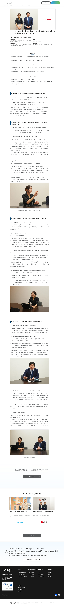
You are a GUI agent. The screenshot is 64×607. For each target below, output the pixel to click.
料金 (19, 2)
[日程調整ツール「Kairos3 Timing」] (44, 603)
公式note (49, 578)
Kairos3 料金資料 (31, 574)
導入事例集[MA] (30, 578)
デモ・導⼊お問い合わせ (31, 583)
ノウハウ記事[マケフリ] (41, 578)
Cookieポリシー (38, 594)
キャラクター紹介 (20, 589)
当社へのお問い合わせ (50, 594)
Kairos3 (12, 548)
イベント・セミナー (41, 574)
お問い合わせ (55, 3)
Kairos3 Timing (20, 552)
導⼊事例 (19, 580)
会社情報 (49, 572)
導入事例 (26, 2)
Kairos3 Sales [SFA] (22, 574)
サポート (22, 2)
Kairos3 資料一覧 (31, 572)
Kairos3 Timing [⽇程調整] (23, 576)
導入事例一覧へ (32, 535)
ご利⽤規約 (19, 585)
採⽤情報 (49, 576)
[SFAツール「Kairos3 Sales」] (35, 603)
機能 (17, 2)
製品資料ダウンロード (32, 559)
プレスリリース (50, 574)
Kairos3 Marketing (35, 550)
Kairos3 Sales (51, 550)
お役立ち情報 (35, 2)
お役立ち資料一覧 (41, 576)
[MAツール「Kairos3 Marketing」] (23, 603)
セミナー (30, 2)
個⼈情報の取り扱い (26, 594)
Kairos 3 (19, 569)
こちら (32, 470)
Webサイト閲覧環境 (43, 594)
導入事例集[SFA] (30, 580)
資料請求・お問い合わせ (32, 569)
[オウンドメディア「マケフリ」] (52, 603)
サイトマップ (19, 591)
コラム (39, 572)
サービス (14, 2)
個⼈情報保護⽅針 (20, 594)
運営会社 (50, 569)
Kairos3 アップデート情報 (21, 587)
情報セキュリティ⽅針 (32, 594)
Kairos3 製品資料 (31, 576)
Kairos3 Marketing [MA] (22, 572)
